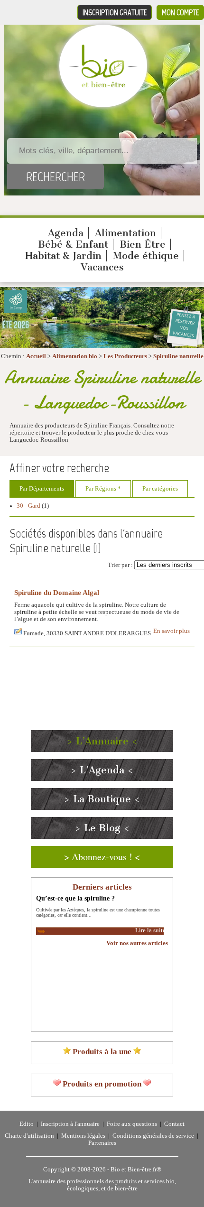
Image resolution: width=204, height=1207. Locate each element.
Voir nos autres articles (137, 943)
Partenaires (102, 1143)
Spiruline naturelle (178, 356)
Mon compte (180, 12)
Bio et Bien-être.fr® (136, 1169)
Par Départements (41, 488)
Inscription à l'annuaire (70, 1124)
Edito (26, 1124)
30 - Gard (28, 505)
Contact (174, 1124)
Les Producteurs (125, 356)
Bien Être (143, 244)
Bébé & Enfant (73, 244)
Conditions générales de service (153, 1136)
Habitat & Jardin (63, 255)
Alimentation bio (74, 356)
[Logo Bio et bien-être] (103, 85)
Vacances (102, 267)
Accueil (36, 356)
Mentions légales (83, 1136)
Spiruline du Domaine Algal (56, 592)
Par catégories (160, 488)
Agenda (65, 233)
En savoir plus (171, 631)
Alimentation (125, 233)
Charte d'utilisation (29, 1136)
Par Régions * (103, 488)
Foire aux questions (132, 1124)
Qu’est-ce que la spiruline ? (75, 898)
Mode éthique (146, 255)
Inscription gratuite (115, 12)
